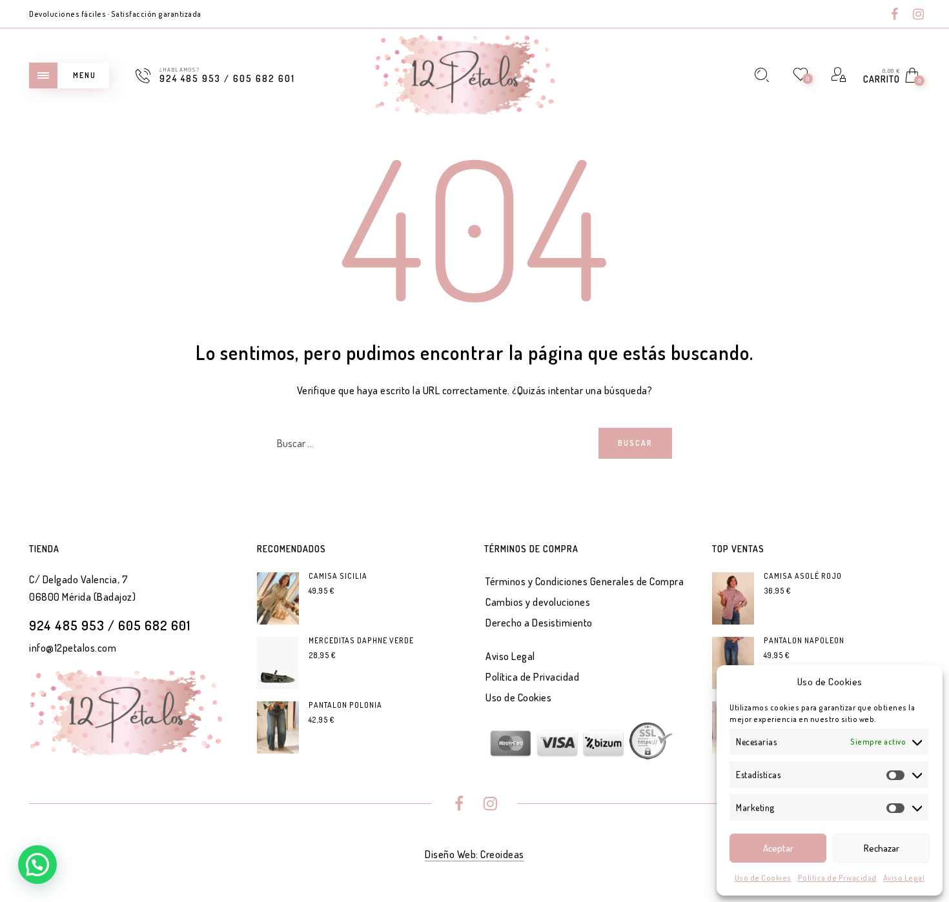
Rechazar (881, 848)
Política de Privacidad (837, 878)
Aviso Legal (904, 878)
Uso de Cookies (763, 878)
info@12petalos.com (72, 647)
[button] (37, 864)
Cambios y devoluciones (537, 602)
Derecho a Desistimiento (539, 622)
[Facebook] (895, 14)
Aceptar (778, 848)
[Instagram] (919, 14)
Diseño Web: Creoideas (474, 854)
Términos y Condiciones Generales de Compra (584, 581)
